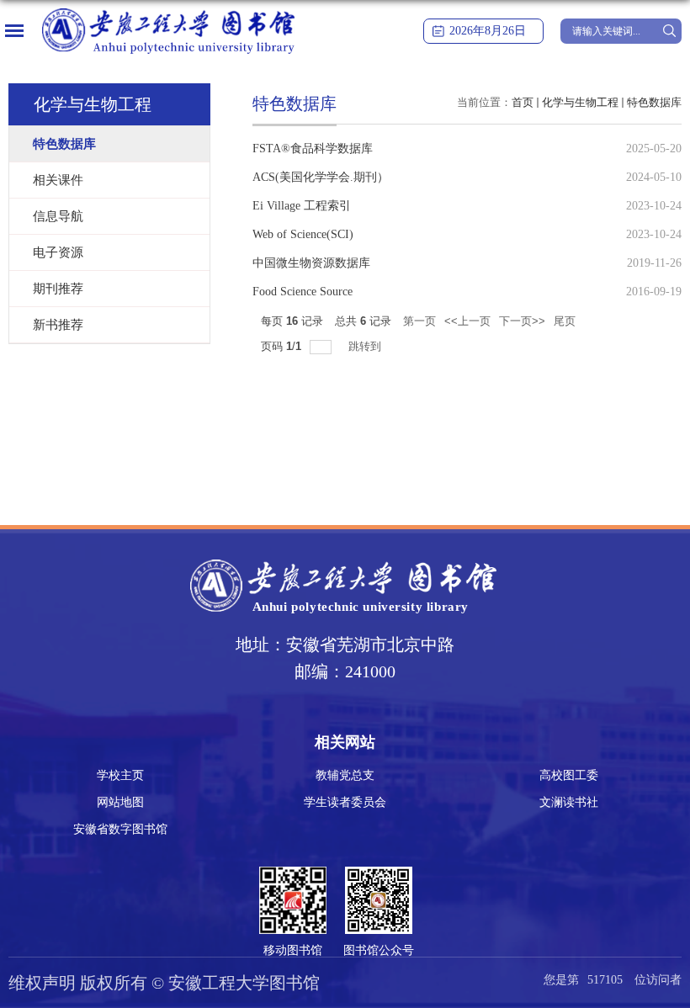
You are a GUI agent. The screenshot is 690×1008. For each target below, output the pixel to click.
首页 (522, 102)
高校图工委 (568, 775)
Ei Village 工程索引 (301, 205)
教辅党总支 (345, 775)
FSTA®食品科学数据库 (312, 148)
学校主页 (120, 775)
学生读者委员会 (345, 802)
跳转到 (366, 346)
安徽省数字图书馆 (120, 829)
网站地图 (120, 802)
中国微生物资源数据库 (311, 263)
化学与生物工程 (580, 102)
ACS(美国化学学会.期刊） (320, 177)
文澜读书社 (568, 802)
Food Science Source (302, 291)
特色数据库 (654, 102)
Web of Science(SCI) (302, 234)
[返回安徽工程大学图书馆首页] (168, 14)
